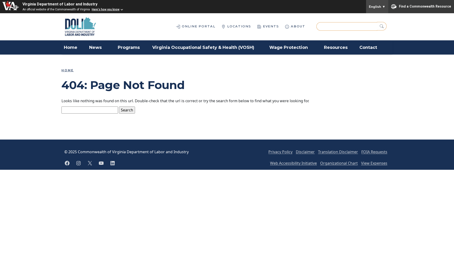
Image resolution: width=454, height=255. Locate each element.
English (377, 6)
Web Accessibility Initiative (293, 163)
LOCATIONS (238, 26)
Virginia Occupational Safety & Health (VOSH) (203, 47)
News (95, 47)
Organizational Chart (339, 163)
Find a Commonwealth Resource (425, 6)
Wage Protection (288, 47)
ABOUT (297, 26)
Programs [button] (129, 47)
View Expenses (374, 163)
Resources (336, 47)
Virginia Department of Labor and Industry (59, 4)
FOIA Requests (374, 151)
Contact (368, 47)
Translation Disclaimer (338, 151)
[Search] (382, 26)
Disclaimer (305, 151)
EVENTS (270, 26)
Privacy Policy (280, 151)
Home (70, 47)
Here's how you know (105, 9)
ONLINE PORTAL (197, 26)
